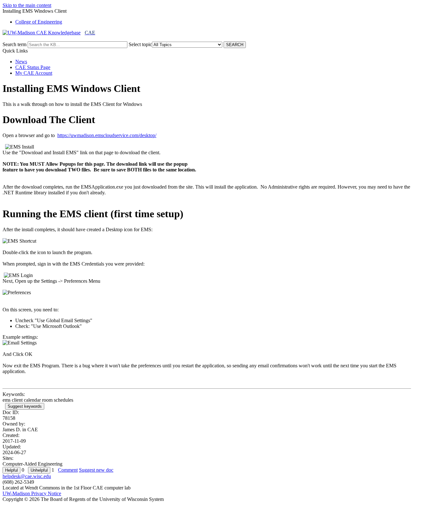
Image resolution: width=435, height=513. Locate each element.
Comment (68, 470)
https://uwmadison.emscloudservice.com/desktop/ (106, 135)
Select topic (140, 44)
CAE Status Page (32, 67)
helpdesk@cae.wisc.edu (27, 476)
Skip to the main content (27, 5)
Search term (14, 44)
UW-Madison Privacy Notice (32, 493)
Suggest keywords (25, 406)
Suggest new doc (96, 470)
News (21, 61)
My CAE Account (33, 73)
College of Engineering (38, 21)
